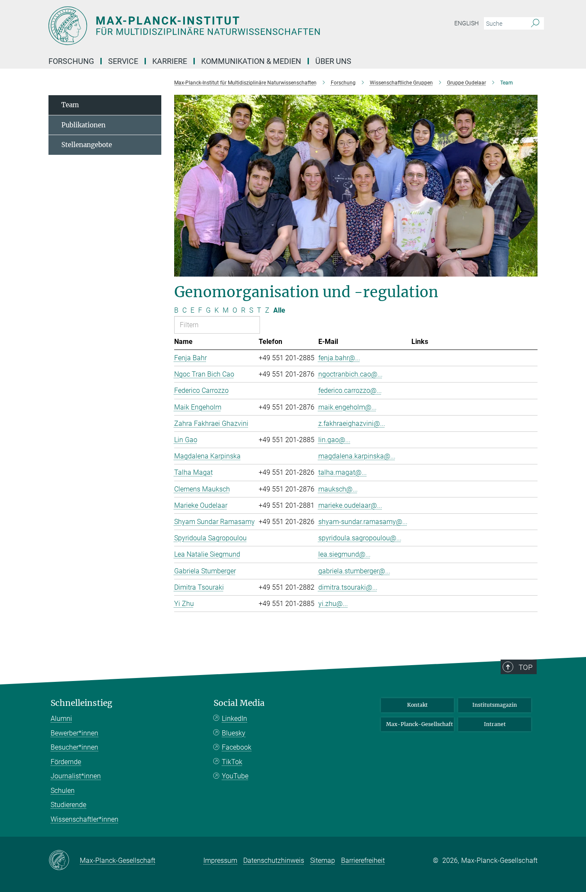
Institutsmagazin (494, 705)
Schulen (63, 791)
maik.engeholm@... (347, 407)
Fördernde (66, 762)
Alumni (61, 718)
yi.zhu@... (333, 604)
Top (525, 667)
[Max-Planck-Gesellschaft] (64, 860)
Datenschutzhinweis (273, 860)
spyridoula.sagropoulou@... (360, 538)
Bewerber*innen (74, 733)
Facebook (236, 747)
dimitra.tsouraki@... (348, 587)
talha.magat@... (342, 472)
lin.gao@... (334, 440)
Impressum (220, 860)
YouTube (235, 776)
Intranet (495, 724)
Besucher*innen (74, 747)
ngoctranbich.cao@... (350, 374)
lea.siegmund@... (344, 554)
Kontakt (417, 705)
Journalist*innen (76, 776)
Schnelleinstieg (81, 703)
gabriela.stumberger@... (354, 571)
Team (70, 105)
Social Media (239, 703)
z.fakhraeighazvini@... (351, 423)
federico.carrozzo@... (350, 390)
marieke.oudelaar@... (350, 505)
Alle (279, 310)
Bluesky (233, 733)
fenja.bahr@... (339, 358)
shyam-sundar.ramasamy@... (363, 522)
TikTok (232, 762)
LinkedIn (234, 718)
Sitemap (322, 860)
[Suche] (535, 24)
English (466, 23)
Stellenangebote (86, 145)
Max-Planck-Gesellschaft (419, 724)
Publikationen (83, 125)
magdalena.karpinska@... (357, 456)
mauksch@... (338, 489)
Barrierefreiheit (363, 860)
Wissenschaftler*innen (84, 819)
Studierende (68, 805)
